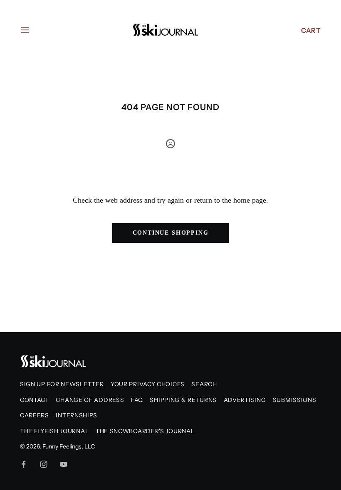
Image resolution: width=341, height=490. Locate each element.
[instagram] (44, 464)
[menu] (25, 30)
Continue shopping (171, 233)
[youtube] (64, 464)
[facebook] (24, 464)
